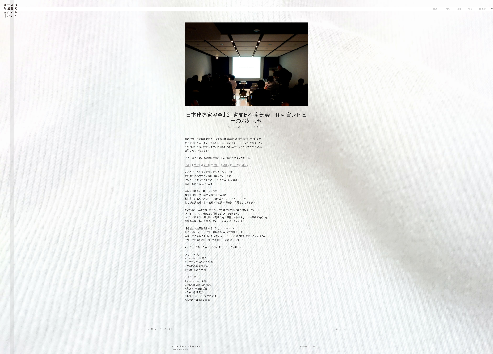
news (236, 127)
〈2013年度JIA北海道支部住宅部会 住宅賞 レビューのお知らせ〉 (218, 165)
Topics (241, 127)
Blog (231, 127)
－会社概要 (302, 346)
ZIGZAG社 (185, 349)
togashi (262, 127)
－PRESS (314, 346)
